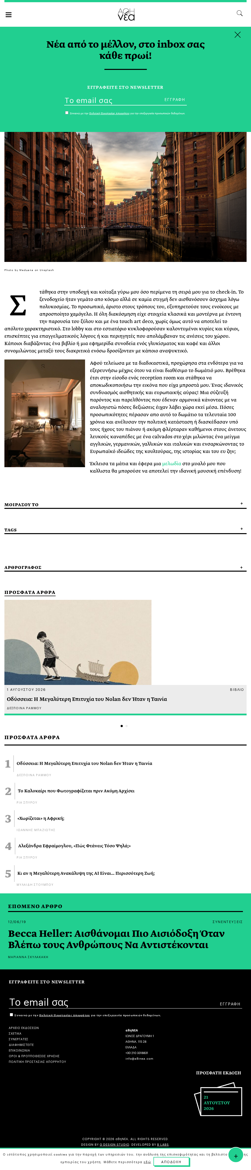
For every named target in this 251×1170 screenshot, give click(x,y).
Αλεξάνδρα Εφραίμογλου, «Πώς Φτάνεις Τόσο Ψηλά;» (74, 846)
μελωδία (171, 463)
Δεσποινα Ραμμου (34, 774)
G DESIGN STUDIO (114, 1144)
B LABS (163, 1144)
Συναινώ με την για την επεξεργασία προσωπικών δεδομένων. (87, 1015)
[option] (125, 657)
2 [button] (127, 726)
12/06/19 (17, 921)
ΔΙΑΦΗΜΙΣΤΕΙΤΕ (21, 1044)
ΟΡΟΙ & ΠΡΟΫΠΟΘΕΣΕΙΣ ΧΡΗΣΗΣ (34, 1055)
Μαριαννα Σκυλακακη (28, 956)
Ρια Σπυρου (27, 802)
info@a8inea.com (139, 1058)
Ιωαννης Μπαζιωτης (36, 829)
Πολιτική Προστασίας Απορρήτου (64, 1015)
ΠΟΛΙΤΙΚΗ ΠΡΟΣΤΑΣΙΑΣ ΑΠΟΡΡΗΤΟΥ (37, 1061)
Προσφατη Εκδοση (218, 1073)
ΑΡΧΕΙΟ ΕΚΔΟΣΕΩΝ (24, 1027)
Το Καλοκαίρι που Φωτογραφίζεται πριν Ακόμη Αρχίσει (76, 791)
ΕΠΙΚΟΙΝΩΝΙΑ (19, 1050)
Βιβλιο (237, 689)
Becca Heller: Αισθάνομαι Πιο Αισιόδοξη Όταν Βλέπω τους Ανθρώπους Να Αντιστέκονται (116, 939)
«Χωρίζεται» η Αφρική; (40, 819)
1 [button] (122, 726)
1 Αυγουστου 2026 (26, 689)
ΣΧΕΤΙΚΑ (15, 1033)
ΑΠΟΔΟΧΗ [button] (171, 1161)
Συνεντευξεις (228, 921)
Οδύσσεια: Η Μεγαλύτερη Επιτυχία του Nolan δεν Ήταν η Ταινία (84, 764)
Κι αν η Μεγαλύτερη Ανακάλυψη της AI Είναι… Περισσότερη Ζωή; (86, 873)
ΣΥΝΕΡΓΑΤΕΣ (18, 1038)
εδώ (147, 1161)
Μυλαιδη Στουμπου (35, 884)
